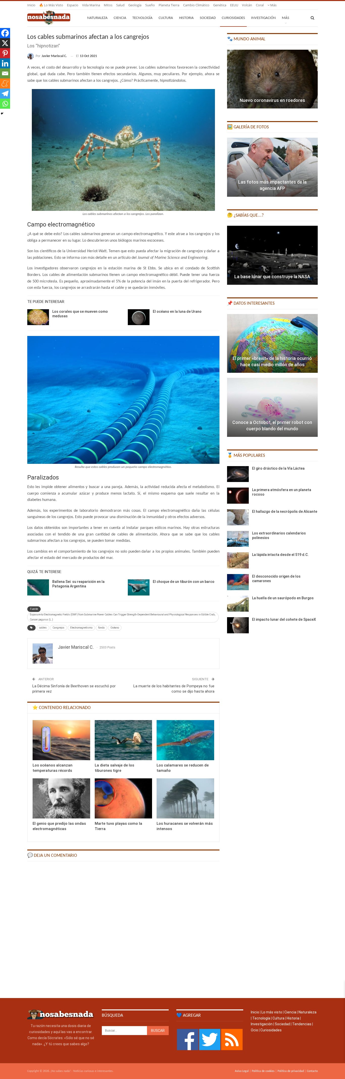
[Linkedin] (5, 63)
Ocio (254, 1030)
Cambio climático (196, 5)
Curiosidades (233, 18)
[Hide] (2, 113)
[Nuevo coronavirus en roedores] (272, 79)
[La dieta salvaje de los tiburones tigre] (123, 740)
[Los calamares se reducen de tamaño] (185, 740)
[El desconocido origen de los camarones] (238, 582)
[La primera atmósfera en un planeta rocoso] (238, 496)
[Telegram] (5, 94)
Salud (120, 5)
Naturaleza (97, 18)
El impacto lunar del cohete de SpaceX (284, 619)
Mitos (108, 5)
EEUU (234, 5)
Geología (134, 5)
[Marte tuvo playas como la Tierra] (123, 798)
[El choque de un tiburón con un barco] (139, 587)
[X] (5, 43)
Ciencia (120, 18)
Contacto (312, 1071)
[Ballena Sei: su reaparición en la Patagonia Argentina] (38, 587)
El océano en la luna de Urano (177, 311)
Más (273, 5)
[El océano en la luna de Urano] (139, 317)
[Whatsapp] (5, 104)
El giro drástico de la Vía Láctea (278, 468)
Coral (260, 5)
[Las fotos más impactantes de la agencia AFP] (272, 167)
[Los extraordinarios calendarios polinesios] (238, 539)
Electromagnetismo (81, 627)
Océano (114, 627)
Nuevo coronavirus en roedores (272, 100)
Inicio (31, 5)
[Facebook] (5, 33)
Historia (186, 18)
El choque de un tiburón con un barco (183, 582)
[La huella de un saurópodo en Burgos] (238, 604)
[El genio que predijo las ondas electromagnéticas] (61, 798)
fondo (101, 627)
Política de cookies (263, 1071)
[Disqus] (123, 929)
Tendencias (301, 1024)
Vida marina (91, 5)
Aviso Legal (242, 1071)
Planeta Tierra (169, 5)
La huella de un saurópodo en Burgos (283, 598)
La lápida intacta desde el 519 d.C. (280, 555)
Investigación (263, 18)
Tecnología (142, 18)
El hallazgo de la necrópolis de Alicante (284, 511)
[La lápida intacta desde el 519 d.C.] (238, 560)
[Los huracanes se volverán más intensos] (185, 798)
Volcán (247, 5)
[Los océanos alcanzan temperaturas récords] (61, 740)
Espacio (72, 5)
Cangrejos (58, 627)
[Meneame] (5, 83)
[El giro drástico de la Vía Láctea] (238, 474)
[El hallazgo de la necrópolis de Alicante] (238, 517)
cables (43, 627)
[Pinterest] (5, 53)
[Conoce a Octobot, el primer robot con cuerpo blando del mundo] (272, 407)
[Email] (5, 73)
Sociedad (208, 18)
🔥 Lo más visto (51, 5)
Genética (219, 5)
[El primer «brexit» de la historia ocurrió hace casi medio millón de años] (272, 343)
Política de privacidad (291, 1071)
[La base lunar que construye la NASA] (272, 255)
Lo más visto (271, 1012)
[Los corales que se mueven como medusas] (38, 317)
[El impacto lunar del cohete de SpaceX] (238, 625)
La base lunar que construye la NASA (272, 276)
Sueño (150, 5)
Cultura (166, 18)
